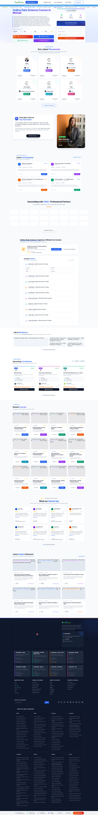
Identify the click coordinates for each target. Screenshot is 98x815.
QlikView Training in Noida (21, 723)
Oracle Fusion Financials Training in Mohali (40, 768)
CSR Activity (17, 692)
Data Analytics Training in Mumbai (57, 766)
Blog (16, 685)
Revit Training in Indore (73, 777)
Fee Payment (70, 682)
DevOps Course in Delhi (38, 719)
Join (47, 702)
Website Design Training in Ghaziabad (23, 757)
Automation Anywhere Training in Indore (74, 761)
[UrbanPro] (76, 702)
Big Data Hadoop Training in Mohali (40, 802)
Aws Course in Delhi (37, 716)
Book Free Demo (25, 389)
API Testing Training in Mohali (39, 782)
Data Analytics (34, 687)
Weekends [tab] (77, 361)
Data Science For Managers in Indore (75, 793)
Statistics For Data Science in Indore (75, 798)
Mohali (51, 694)
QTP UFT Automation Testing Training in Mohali (40, 785)
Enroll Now (25, 434)
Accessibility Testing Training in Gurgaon (74, 719)
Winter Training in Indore (73, 785)
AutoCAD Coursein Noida (21, 719)
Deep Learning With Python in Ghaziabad (21, 793)
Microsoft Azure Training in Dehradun (58, 718)
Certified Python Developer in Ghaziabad (21, 785)
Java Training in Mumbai (56, 787)
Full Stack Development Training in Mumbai (57, 786)
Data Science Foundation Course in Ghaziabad (22, 772)
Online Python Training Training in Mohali (75, 481)
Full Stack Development (36, 689)
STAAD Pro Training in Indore (74, 782)
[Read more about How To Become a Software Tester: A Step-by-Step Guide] (49, 565)
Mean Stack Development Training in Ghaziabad (22, 760)
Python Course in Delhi (38, 736)
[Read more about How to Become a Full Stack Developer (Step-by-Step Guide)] (24, 593)
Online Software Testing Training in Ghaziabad (22, 796)
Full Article (31, 583)
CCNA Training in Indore (73, 765)
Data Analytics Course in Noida (22, 736)
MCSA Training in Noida (20, 716)
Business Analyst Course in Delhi (39, 739)
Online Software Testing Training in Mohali (20, 428)
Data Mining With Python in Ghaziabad (23, 788)
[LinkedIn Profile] (21, 383)
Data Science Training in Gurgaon (74, 731)
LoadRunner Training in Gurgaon (74, 716)
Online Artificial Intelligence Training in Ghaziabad (22, 803)
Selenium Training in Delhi (38, 727)
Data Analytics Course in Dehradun (57, 734)
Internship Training (35, 690)
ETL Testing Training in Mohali (39, 772)
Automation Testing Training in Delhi (40, 724)
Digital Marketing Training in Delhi (39, 741)
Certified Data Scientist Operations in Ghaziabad (22, 769)
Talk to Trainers (57, 249)
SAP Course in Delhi (37, 734)
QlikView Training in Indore (73, 780)
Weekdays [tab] (82, 361)
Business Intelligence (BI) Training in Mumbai (58, 760)
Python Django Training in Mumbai (57, 792)
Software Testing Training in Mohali (40, 775)
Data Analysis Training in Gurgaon (74, 728)
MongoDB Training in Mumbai (56, 800)
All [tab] (72, 361)
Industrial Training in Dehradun (57, 716)
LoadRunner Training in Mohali (39, 790)
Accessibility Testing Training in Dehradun (57, 729)
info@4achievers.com (69, 641)
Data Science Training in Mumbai (57, 769)
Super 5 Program (18, 687)
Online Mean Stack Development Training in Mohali (76, 455)
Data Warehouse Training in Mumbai (58, 773)
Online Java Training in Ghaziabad (22, 805)
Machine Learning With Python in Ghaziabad (22, 791)
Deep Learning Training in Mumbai (57, 771)
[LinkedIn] (59, 702)
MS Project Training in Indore (74, 775)
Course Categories (58, 2)
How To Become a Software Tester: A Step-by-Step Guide (48, 575)
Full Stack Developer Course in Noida (23, 748)
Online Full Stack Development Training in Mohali (57, 455)
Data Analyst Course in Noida (21, 734)
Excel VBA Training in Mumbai (56, 774)
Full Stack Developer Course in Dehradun (57, 737)
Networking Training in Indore (74, 772)
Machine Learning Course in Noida (22, 744)
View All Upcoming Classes (49, 395)
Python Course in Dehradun (56, 742)
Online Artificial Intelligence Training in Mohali (77, 428)
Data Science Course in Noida (21, 726)
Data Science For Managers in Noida (23, 731)
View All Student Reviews (49, 544)
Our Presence (68, 2)
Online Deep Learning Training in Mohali (38, 481)
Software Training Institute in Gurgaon (75, 734)
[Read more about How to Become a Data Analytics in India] (73, 565)
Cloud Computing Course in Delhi (39, 718)
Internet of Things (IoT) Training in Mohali (39, 796)
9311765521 (67, 639)
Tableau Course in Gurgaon (73, 736)
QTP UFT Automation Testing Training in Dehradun (58, 726)
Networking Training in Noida (21, 718)
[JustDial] (79, 702)
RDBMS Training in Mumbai (56, 802)
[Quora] (73, 702)
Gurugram (52, 685)
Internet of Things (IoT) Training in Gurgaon (74, 721)
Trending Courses (47, 2)
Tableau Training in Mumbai (56, 776)
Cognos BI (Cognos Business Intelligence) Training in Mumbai (57, 764)
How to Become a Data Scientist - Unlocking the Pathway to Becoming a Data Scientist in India (23, 576)
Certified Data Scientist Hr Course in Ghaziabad (22, 777)
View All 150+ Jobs (77, 157)
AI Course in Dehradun (55, 739)
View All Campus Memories (49, 349)
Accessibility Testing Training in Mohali (40, 791)
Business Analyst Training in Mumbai (58, 757)
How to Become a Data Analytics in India (73, 574)
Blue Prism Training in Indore (74, 759)
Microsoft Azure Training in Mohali (39, 764)
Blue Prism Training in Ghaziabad (22, 765)
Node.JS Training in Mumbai (56, 791)
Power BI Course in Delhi (38, 746)
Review (16, 689)
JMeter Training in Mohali (38, 788)
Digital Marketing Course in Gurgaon (75, 729)
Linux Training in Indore (73, 768)
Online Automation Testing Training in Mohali (58, 481)
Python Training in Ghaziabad (21, 782)
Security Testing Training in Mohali (39, 777)
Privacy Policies (71, 685)
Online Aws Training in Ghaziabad (22, 801)
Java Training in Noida (20, 741)
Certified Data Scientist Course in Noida (22, 729)
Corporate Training (35, 692)
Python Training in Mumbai (56, 789)
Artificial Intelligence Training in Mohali (40, 793)
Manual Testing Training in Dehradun (58, 722)
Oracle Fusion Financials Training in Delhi (40, 722)
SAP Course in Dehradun (56, 744)
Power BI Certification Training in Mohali (39, 800)
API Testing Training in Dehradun (57, 724)
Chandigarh (52, 690)
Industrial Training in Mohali (38, 762)
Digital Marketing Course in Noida (22, 732)
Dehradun (52, 692)
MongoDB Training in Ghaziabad (22, 763)
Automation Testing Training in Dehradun (57, 720)
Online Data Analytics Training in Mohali (38, 454)
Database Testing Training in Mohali (40, 780)
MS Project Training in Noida (21, 721)
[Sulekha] (82, 702)
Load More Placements (49, 105)
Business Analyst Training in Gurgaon (75, 723)
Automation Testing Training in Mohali (40, 770)
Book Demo (18, 434)
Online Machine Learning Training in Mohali (39, 428)
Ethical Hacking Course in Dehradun (57, 746)
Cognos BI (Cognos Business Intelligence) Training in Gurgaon (74, 726)
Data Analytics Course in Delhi (39, 731)
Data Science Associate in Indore (74, 795)
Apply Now (44, 189)
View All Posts (81, 556)
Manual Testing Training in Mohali (39, 773)
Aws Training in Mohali (37, 757)
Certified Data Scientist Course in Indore (74, 791)
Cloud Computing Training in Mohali (40, 759)
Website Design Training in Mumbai (57, 794)
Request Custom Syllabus (70, 249)
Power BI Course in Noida (21, 746)
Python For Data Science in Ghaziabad (23, 786)
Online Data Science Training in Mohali (19, 481)
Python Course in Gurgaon (73, 733)
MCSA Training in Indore (73, 770)
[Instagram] (62, 702)
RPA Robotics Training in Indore (74, 757)
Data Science (34, 682)
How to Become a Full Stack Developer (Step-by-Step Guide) (23, 603)
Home (16, 682)
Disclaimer (69, 689)
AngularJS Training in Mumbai (56, 783)
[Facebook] (65, 702)
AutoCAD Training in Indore (73, 773)
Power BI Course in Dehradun (56, 747)
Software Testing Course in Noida (22, 739)
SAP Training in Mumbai (55, 778)
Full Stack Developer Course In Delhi (40, 744)
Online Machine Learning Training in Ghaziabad (22, 799)
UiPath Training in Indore (73, 763)
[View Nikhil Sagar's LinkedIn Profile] (73, 64)
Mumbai (51, 687)
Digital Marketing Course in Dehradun (58, 733)
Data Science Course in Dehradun (57, 731)
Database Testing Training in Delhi (39, 729)
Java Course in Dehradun (56, 749)
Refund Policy (70, 687)
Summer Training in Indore (73, 787)
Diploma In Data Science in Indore (74, 800)
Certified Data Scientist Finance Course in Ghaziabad (23, 780)
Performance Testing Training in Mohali (40, 786)
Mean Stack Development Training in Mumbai (58, 797)
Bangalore (52, 689)
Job (15, 691)
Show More (17, 517)
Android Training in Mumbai (56, 781)
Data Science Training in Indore (74, 789)
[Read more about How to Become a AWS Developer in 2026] (73, 593)
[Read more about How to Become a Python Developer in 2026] (49, 593)
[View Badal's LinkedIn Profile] (28, 64)
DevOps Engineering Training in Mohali (40, 760)
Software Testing (35, 685)
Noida (51, 682)
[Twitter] (67, 702)
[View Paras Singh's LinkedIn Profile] (30, 88)
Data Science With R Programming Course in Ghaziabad (22, 775)
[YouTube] (70, 702)
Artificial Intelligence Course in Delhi (40, 732)
